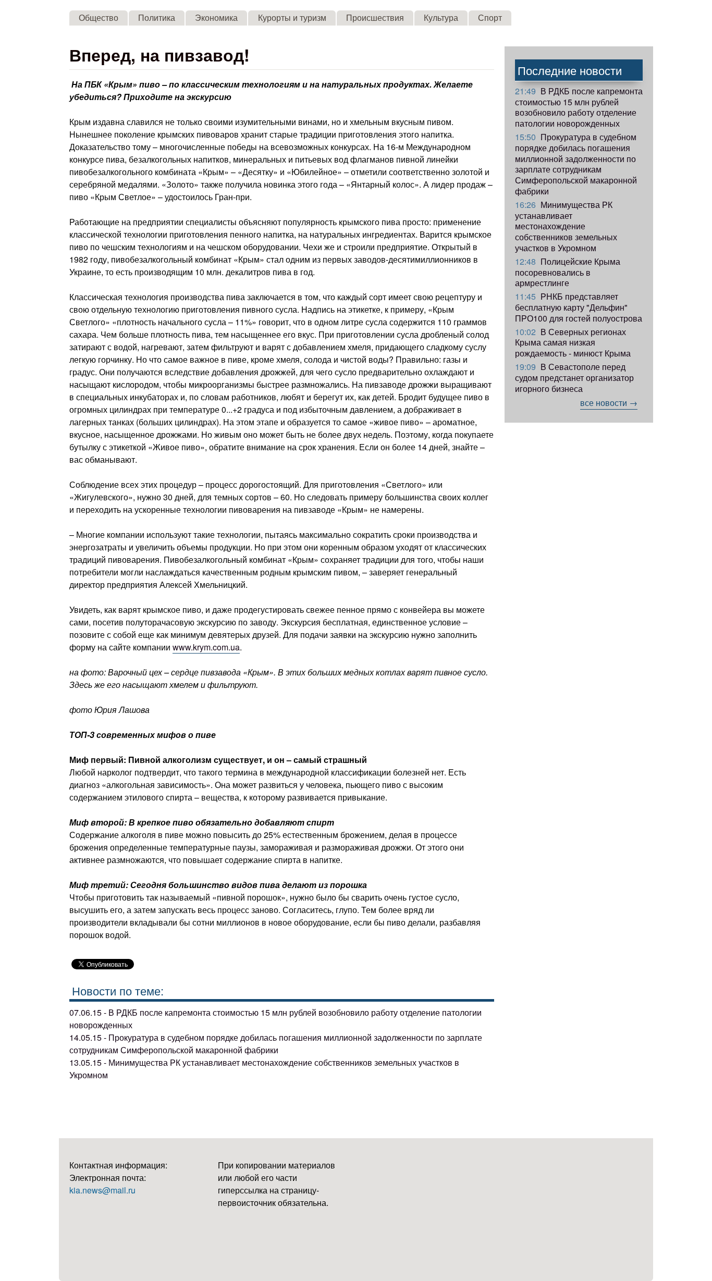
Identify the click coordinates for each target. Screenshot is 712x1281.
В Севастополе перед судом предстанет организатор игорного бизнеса (574, 378)
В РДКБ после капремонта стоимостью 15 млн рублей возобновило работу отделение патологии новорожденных (579, 107)
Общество (98, 17)
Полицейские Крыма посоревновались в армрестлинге (567, 272)
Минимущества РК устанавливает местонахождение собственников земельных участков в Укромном (566, 226)
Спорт (490, 17)
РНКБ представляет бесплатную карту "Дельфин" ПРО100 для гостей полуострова (578, 307)
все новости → (608, 403)
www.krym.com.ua (206, 647)
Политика (156, 17)
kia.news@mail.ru (102, 1190)
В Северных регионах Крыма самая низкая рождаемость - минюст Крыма (573, 343)
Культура (441, 17)
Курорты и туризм (292, 17)
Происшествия (375, 17)
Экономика (216, 17)
